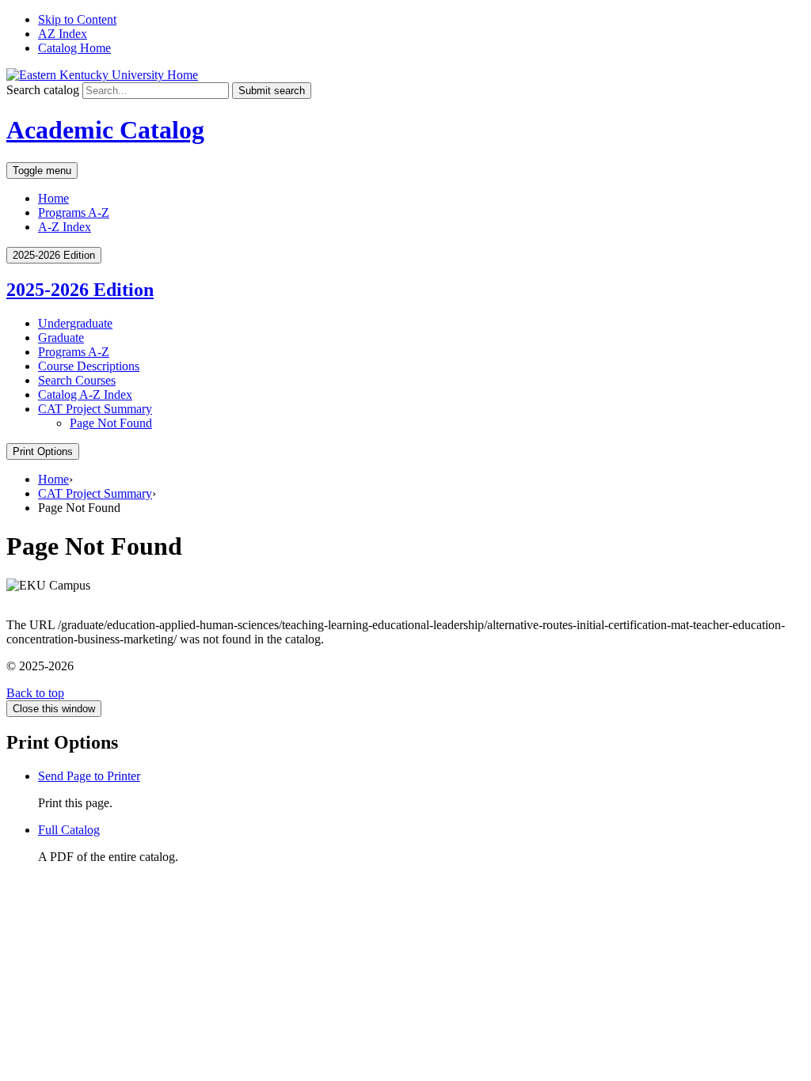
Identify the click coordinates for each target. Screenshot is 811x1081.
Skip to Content (77, 19)
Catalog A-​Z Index (85, 394)
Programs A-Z (73, 212)
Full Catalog (69, 829)
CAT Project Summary (95, 408)
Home (53, 198)
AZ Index (62, 33)
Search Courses (77, 380)
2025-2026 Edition (80, 289)
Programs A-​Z (73, 351)
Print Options (43, 451)
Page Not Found (111, 423)
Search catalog (42, 90)
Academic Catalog (105, 130)
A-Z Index (64, 226)
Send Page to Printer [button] (89, 776)
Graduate (61, 337)
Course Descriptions (88, 366)
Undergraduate (75, 323)
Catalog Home (74, 48)
